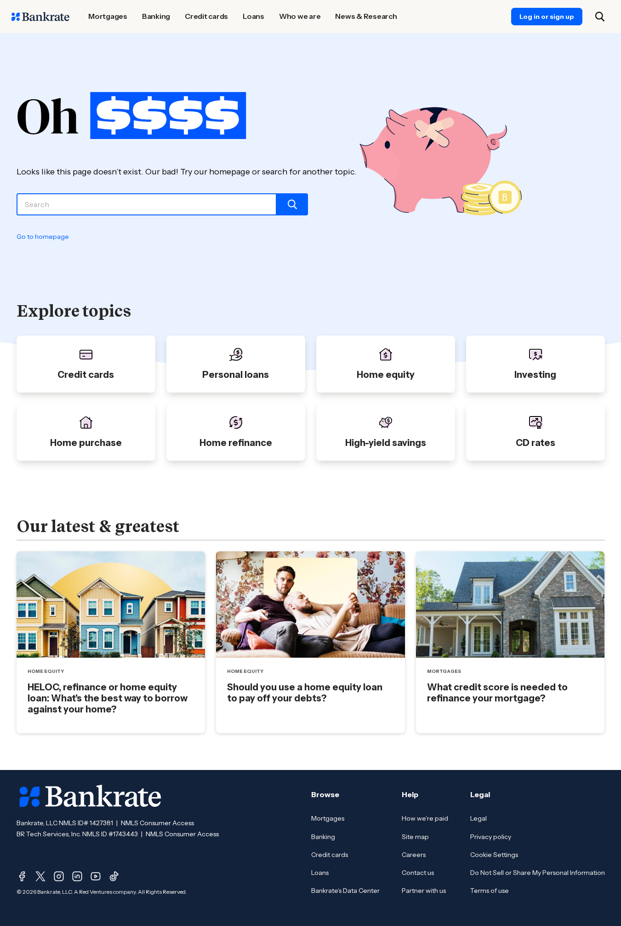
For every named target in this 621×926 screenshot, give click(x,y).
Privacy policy (490, 837)
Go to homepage (43, 236)
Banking (323, 837)
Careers (414, 855)
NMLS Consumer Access (157, 823)
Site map (415, 837)
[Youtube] (95, 876)
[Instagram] (58, 876)
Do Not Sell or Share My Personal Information (537, 872)
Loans (320, 872)
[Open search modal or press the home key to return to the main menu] (600, 16)
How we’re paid (425, 818)
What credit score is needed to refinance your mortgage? (497, 693)
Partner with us (424, 890)
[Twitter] (40, 876)
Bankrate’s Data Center (345, 890)
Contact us (418, 872)
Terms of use (489, 890)
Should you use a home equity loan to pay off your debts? (304, 693)
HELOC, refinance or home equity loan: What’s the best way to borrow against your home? (108, 698)
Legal (478, 818)
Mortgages (327, 818)
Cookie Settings (494, 855)
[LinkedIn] (77, 876)
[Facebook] (22, 876)
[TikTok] (114, 876)
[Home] (40, 16)
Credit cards (329, 855)
